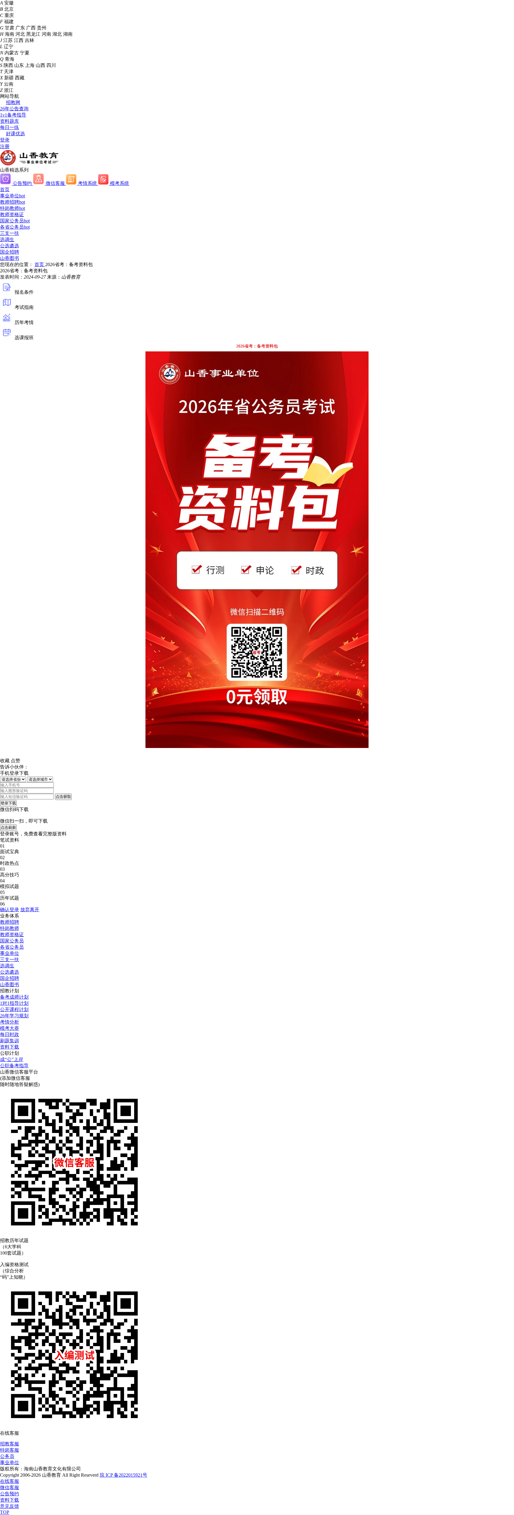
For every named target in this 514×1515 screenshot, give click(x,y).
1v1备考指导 (13, 114)
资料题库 (9, 121)
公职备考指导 (14, 1065)
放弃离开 (29, 909)
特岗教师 (12, 208)
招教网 (13, 102)
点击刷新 (8, 827)
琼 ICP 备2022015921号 (123, 1475)
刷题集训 (9, 1040)
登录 (5, 139)
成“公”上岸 (11, 1059)
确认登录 (9, 909)
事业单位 (12, 195)
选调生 (7, 239)
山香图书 (9, 258)
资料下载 (9, 1046)
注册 (5, 146)
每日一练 (9, 127)
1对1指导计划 (14, 1003)
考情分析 (9, 1021)
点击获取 (63, 796)
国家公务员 (15, 220)
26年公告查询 (14, 108)
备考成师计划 (14, 996)
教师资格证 (12, 214)
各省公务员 (15, 227)
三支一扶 (9, 233)
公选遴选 (9, 245)
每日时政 (9, 1034)
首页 (5, 189)
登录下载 (8, 803)
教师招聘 (12, 202)
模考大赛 (9, 1028)
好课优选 (15, 133)
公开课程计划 (14, 1009)
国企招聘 (9, 251)
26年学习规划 (14, 1015)
